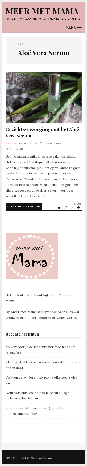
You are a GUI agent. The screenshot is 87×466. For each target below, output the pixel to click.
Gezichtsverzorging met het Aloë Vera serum (44, 97)
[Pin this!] (79, 207)
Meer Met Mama (42, 10)
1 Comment (18, 149)
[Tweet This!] (60, 207)
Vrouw (11, 143)
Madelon (30, 143)
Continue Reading (23, 206)
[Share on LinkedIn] (72, 207)
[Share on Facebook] (66, 207)
